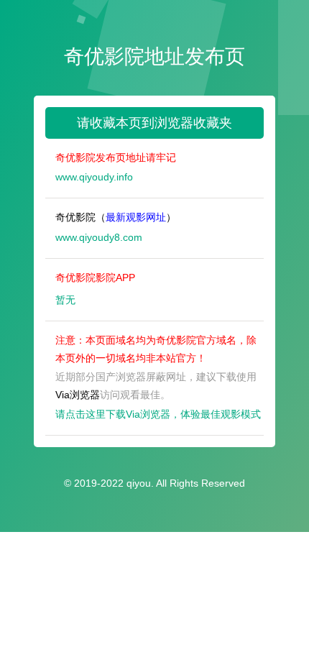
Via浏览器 (77, 394)
